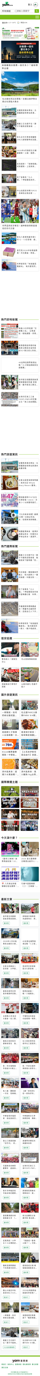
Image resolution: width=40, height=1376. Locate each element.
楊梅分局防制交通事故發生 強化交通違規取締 (9, 1043)
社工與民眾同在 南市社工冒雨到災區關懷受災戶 (30, 1043)
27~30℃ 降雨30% (18, 23)
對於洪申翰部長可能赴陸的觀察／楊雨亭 (9, 1193)
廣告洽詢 (5, 1367)
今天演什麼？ (9, 837)
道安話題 (6, 638)
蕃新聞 (6, 923)
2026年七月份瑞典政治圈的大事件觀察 (10, 943)
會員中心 (10, 1364)
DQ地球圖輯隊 (9, 1347)
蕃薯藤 (7, 4)
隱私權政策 (27, 1364)
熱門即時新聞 (9, 319)
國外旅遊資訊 (9, 694)
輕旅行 (6, 1297)
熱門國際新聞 (9, 546)
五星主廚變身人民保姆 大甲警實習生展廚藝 (9, 968)
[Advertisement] (20, 295)
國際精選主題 (9, 782)
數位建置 (35, 1364)
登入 (30, 4)
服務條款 (18, 1364)
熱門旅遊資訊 (9, 454)
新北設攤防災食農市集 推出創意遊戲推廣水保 (29, 1218)
